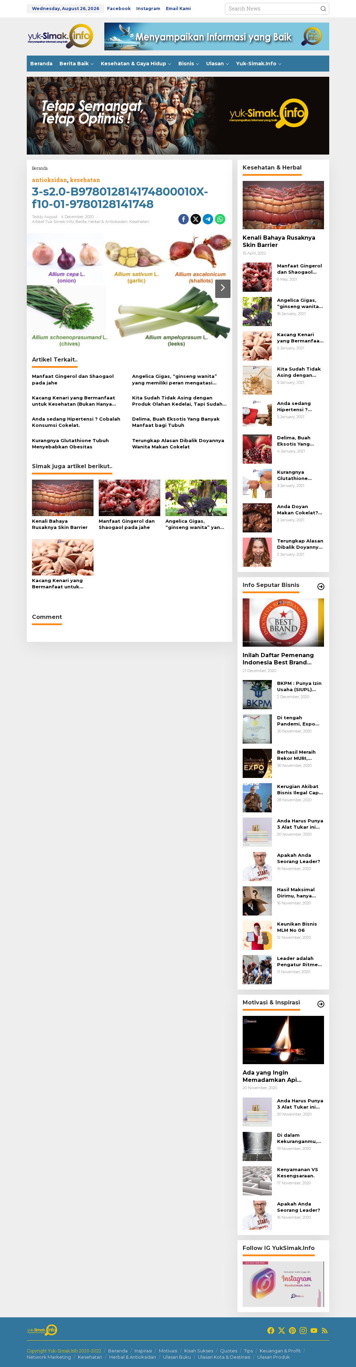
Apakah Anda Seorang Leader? (298, 858)
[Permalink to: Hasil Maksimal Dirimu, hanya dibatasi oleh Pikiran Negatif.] (257, 900)
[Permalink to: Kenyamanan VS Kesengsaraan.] (257, 1180)
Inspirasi (143, 1350)
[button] (323, 9)
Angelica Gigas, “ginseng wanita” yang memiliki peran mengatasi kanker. (174, 379)
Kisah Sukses (198, 1350)
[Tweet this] (196, 219)
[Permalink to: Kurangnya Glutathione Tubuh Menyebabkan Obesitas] (257, 483)
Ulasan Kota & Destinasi (224, 1357)
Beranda (118, 1350)
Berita (81, 221)
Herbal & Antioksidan (108, 221)
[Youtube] (313, 1330)
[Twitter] (281, 1330)
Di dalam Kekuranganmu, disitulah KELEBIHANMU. (297, 1138)
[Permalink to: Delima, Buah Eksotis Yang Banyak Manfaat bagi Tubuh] (257, 448)
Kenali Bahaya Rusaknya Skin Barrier (60, 524)
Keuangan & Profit (280, 1350)
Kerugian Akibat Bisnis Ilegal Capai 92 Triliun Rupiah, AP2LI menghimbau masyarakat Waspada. (300, 790)
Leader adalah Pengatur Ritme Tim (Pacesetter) (298, 961)
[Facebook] (270, 1330)
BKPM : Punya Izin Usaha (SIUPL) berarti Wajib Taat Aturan (300, 686)
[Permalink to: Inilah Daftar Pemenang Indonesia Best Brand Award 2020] (283, 622)
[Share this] (183, 219)
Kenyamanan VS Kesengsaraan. (297, 1172)
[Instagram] (303, 1330)
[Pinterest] (292, 1330)
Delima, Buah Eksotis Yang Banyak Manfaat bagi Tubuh (176, 422)
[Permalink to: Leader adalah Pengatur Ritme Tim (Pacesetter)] (257, 969)
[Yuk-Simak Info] (65, 36)
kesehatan (85, 179)
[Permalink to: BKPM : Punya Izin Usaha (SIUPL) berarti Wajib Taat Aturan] (257, 694)
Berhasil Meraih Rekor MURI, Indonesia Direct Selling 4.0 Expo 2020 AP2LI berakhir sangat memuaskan (298, 755)
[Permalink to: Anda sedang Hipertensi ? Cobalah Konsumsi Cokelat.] (257, 414)
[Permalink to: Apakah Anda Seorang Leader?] (257, 866)
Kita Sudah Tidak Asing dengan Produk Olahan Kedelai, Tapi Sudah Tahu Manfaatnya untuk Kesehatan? (178, 401)
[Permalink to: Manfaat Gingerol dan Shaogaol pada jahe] (129, 497)
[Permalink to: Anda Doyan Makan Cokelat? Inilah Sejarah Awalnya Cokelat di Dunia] (257, 517)
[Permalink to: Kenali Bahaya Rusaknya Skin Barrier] (63, 497)
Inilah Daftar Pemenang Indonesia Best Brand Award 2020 (278, 659)
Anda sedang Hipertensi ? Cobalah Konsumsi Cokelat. (76, 422)
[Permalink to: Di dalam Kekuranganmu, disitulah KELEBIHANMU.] (257, 1145)
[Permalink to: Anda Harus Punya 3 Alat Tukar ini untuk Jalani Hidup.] (257, 831)
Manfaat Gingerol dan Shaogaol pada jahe (73, 379)
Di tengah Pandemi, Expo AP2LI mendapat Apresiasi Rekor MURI (298, 721)
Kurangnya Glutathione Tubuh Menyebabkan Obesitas (70, 443)
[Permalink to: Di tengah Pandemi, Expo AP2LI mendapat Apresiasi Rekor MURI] (257, 728)
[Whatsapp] (220, 219)
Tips (248, 1350)
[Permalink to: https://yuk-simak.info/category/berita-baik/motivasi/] (321, 1004)
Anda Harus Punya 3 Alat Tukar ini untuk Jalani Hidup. (300, 824)
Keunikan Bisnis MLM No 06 (297, 927)
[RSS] (324, 1330)
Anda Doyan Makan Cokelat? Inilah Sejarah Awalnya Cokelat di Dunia (298, 510)
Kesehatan (139, 221)
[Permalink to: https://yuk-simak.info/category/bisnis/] (321, 586)
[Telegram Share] (208, 219)
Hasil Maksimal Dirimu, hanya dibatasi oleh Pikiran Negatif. (297, 893)
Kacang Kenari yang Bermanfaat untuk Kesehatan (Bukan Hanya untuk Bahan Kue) (73, 401)
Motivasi (168, 1350)
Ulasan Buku (177, 1357)
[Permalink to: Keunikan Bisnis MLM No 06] (257, 934)
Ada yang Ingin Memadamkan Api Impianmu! (270, 1076)
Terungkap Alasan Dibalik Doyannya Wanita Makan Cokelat (178, 443)
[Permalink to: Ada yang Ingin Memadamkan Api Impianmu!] (283, 1040)
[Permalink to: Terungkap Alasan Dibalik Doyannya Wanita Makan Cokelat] (257, 551)
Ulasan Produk (273, 1357)
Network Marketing (49, 1357)
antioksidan (49, 179)
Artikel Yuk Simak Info (53, 221)
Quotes (228, 1350)
